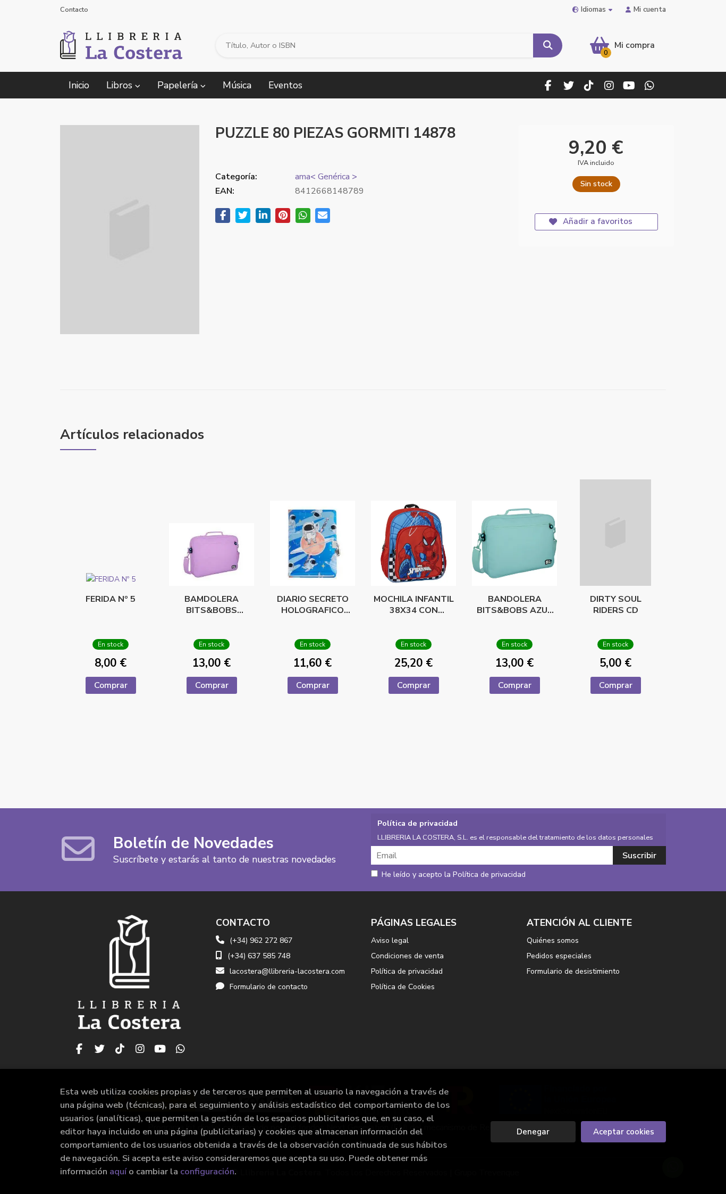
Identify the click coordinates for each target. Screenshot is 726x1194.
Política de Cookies (403, 987)
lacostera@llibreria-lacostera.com (287, 971)
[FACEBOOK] (548, 85)
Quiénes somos (553, 940)
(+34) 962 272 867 (261, 940)
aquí (117, 1171)
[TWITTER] (568, 85)
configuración (207, 1171)
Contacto (74, 9)
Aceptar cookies (623, 1131)
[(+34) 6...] (649, 85)
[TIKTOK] (588, 85)
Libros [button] (120, 85)
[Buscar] (547, 45)
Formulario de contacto (269, 987)
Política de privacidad (407, 971)
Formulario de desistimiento (573, 971)
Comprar (111, 685)
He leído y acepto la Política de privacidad (454, 875)
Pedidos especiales (559, 956)
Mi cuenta (650, 9)
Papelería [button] (178, 85)
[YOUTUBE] (629, 85)
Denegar (533, 1131)
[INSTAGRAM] (609, 85)
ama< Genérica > (326, 177)
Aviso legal (390, 940)
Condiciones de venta (407, 956)
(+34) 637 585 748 (258, 956)
